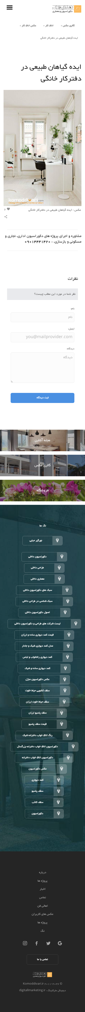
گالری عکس (69, 25)
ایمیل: (71, 328)
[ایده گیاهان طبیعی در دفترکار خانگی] (42, 149)
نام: (72, 308)
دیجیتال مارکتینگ (56, 990)
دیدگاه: (70, 348)
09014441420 (38, 241)
